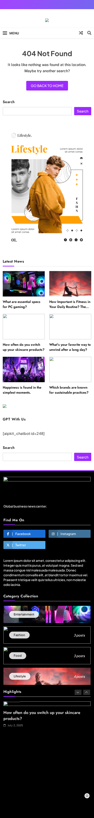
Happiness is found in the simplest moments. (22, 390)
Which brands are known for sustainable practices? (69, 390)
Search (9, 102)
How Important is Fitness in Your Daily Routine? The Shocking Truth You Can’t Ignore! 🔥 (69, 309)
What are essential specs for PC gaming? (21, 304)
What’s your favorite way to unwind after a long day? (70, 347)
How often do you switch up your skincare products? (23, 347)
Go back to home (47, 85)
